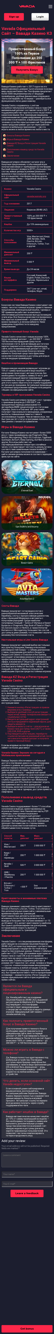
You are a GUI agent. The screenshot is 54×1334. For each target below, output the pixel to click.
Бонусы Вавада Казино (18, 135)
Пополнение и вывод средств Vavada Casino (25, 150)
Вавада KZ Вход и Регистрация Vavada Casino (26, 144)
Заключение (13, 156)
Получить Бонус (27, 69)
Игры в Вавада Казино (18, 139)
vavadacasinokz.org (36, 196)
